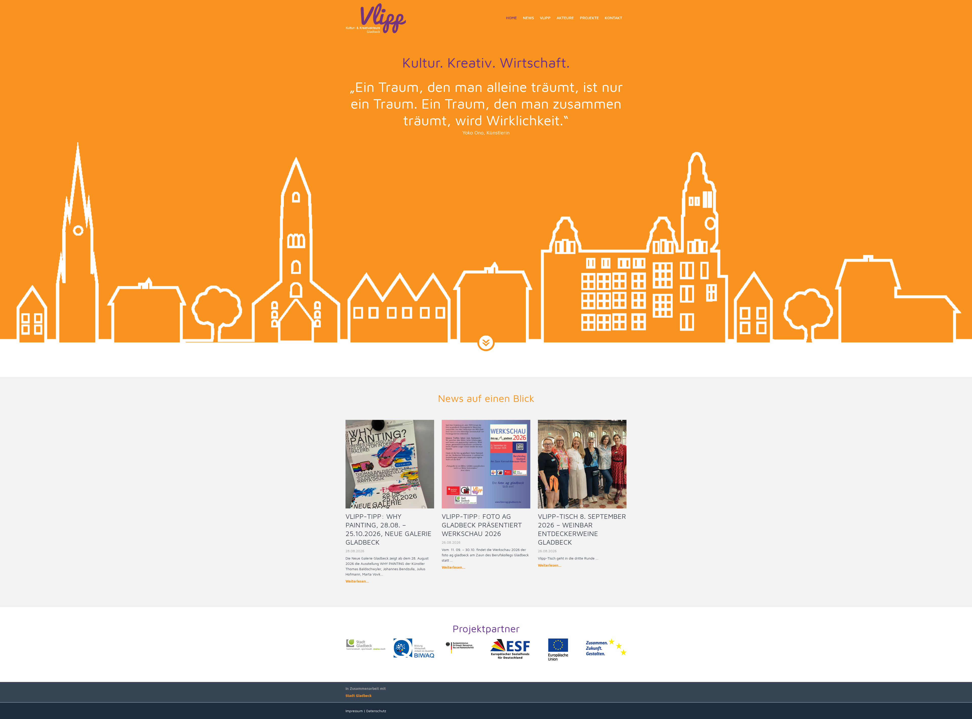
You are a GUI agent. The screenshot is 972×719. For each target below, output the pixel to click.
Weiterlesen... (357, 581)
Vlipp (545, 17)
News (528, 17)
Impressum (354, 711)
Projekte (589, 17)
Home (511, 17)
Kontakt (613, 17)
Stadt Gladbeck (359, 695)
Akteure (565, 17)
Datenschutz (376, 711)
